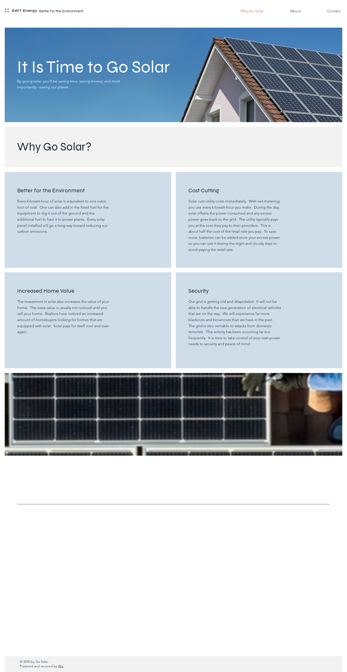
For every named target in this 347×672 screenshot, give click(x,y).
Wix (60, 666)
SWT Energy (24, 11)
